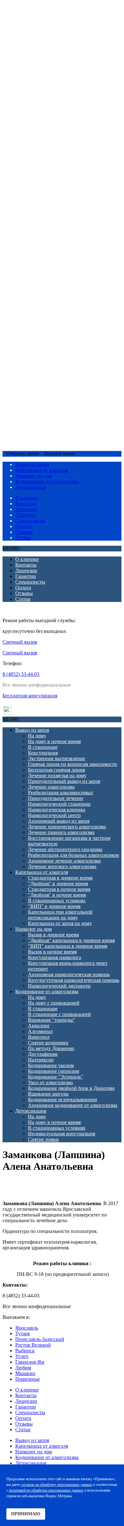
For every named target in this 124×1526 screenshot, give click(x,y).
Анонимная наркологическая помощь (69, 260)
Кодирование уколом (51, 351)
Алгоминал (40, 317)
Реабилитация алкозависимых (60, 78)
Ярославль (26, 1328)
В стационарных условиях (57, 186)
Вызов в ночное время (52, 237)
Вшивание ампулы (48, 379)
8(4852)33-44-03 (56, 442)
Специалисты (30, 520)
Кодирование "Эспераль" (55, 362)
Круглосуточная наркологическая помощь (73, 266)
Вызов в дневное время (53, 220)
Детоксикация (30, 397)
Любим (23, 1367)
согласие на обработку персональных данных (56, 1484)
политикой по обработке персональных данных (46, 1490)
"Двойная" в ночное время (57, 180)
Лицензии (26, 509)
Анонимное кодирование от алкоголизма (72, 391)
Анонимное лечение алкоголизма (64, 146)
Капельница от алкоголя (41, 158)
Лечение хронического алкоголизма (67, 112)
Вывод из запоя (32, 16)
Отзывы (24, 532)
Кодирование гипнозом (53, 357)
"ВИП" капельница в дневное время (67, 232)
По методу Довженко (51, 334)
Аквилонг (39, 311)
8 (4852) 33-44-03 (21, 674)
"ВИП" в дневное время (54, 192)
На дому (37, 21)
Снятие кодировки (48, 328)
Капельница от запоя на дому (60, 209)
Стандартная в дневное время (60, 163)
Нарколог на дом (33, 215)
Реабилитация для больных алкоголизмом (73, 141)
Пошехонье (27, 1379)
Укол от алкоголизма (50, 368)
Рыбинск (25, 1350)
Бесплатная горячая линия (56, 55)
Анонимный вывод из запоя (58, 107)
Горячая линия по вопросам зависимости (72, 50)
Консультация (43, 38)
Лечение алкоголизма (51, 72)
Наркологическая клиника (56, 95)
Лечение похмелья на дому (57, 61)
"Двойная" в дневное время (58, 169)
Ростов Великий (33, 1345)
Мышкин (25, 1373)
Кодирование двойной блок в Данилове (71, 374)
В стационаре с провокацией (59, 300)
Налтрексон (41, 345)
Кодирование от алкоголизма (47, 277)
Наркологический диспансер (59, 271)
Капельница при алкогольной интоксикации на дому (60, 200)
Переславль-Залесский (39, 1339)
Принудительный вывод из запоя (64, 67)
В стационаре (43, 33)
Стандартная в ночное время (59, 175)
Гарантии (25, 515)
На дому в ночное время (54, 27)
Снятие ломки (43, 425)
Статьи (23, 537)
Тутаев (22, 1333)
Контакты (26, 503)
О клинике (27, 498)
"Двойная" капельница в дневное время (71, 226)
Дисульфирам (43, 340)
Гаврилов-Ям (29, 1362)
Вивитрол (39, 323)
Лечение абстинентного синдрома (65, 135)
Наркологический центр (54, 101)
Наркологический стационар (59, 90)
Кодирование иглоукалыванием (62, 385)
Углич (21, 1356)
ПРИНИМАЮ (25, 1513)
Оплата (23, 526)
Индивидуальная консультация (61, 419)
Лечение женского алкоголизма (62, 152)
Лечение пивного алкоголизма (61, 118)
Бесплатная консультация (30, 695)
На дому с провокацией (53, 288)
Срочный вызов (20, 442)
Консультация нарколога (54, 243)
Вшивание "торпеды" (51, 306)
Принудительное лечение (55, 84)
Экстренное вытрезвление (56, 44)
